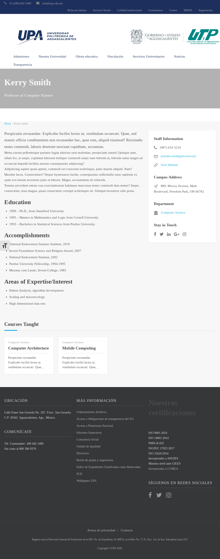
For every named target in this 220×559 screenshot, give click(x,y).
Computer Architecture (28, 348)
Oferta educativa (87, 56)
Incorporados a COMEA (163, 468)
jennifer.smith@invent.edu (178, 156)
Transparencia (22, 64)
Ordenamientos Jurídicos (91, 412)
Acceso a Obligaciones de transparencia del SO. (105, 419)
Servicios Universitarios (149, 56)
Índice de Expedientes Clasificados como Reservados (108, 467)
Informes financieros (89, 432)
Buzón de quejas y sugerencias (94, 460)
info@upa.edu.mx (52, 3)
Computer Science (173, 212)
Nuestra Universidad (52, 56)
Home (7, 123)
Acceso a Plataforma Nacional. (95, 425)
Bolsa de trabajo (77, 10)
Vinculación (115, 56)
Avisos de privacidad (101, 530)
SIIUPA (188, 10)
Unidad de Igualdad (88, 446)
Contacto (127, 530)
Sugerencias (205, 10)
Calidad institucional (129, 10)
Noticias (179, 56)
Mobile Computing (79, 348)
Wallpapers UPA (86, 480)
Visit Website (169, 165)
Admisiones (21, 56)
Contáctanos (155, 10)
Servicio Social (102, 10)
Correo (173, 10)
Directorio (82, 453)
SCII (79, 473)
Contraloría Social (87, 439)
